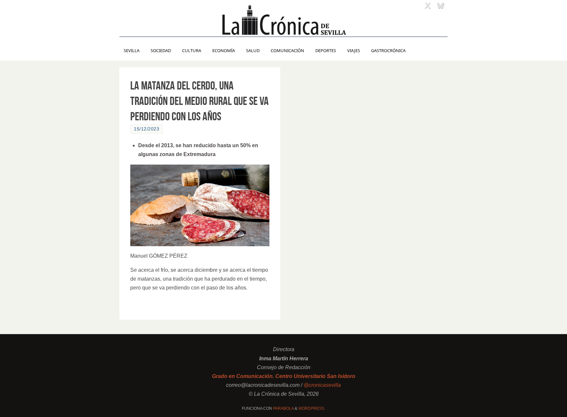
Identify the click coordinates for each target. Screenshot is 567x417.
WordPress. (311, 408)
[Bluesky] (440, 5)
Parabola (283, 408)
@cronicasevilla (322, 385)
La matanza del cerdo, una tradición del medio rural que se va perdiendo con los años (199, 101)
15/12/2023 (146, 129)
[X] (427, 5)
